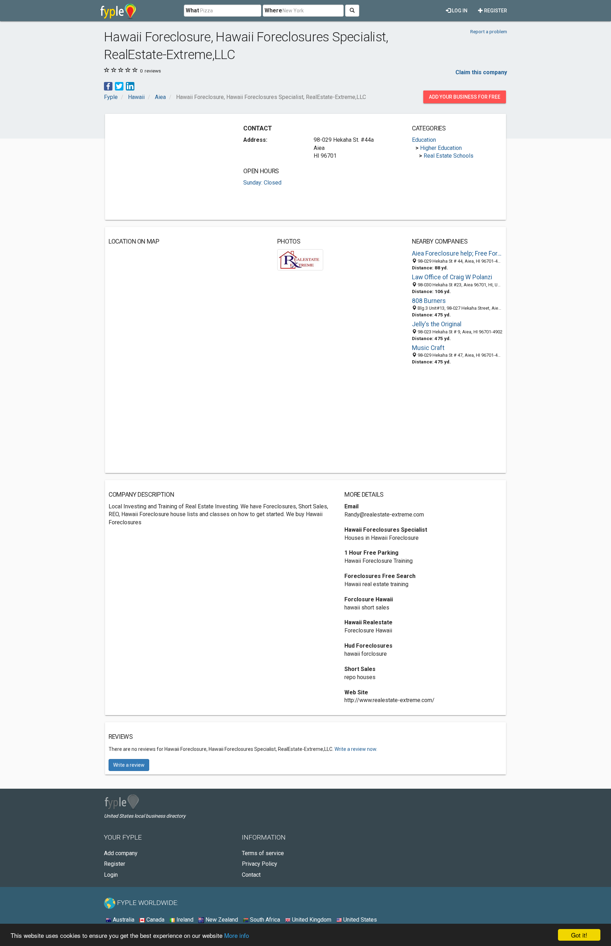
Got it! (579, 934)
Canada (154, 919)
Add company (121, 853)
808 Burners (429, 300)
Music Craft (428, 347)
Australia (122, 919)
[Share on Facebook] (108, 85)
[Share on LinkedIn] (130, 85)
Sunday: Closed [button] (262, 182)
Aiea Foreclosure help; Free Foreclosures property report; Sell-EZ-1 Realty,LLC (457, 253)
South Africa (264, 919)
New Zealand (221, 919)
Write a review (129, 765)
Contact (251, 874)
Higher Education (441, 148)
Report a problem (488, 31)
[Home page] (118, 10)
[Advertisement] (168, 166)
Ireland (184, 919)
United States (359, 919)
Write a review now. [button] (355, 749)
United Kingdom (311, 919)
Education (424, 139)
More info (236, 935)
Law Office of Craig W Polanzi (452, 277)
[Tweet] (119, 85)
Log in (459, 10)
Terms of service (263, 853)
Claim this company (481, 72)
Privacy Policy (259, 863)
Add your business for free (464, 97)
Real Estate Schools (448, 155)
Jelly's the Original (436, 324)
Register (495, 10)
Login (111, 874)
